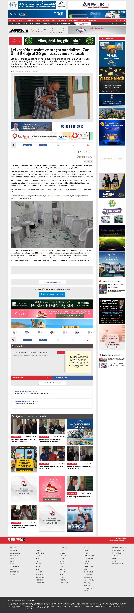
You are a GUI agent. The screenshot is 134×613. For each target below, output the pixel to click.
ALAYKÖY (39, 572)
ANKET (83, 20)
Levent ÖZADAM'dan (83, 23)
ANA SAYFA (12, 20)
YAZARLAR (20, 20)
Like (28, 145)
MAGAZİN (87, 585)
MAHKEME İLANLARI (90, 588)
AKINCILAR (39, 569)
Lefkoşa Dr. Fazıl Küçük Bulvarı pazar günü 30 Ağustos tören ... (116, 359)
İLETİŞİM (114, 561)
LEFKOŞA (38, 550)
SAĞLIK (25, 23)
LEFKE (38, 561)
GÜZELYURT (39, 559)
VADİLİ (62, 567)
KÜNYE (114, 559)
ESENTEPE (63, 556)
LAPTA (62, 559)
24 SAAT (11, 23)
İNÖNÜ (62, 577)
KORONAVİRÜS (88, 572)
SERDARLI (63, 580)
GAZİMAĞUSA (40, 553)
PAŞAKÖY (63, 572)
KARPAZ (38, 564)
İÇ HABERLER (29, 20)
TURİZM (56, 23)
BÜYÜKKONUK (40, 577)
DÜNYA (53, 20)
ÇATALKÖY (63, 550)
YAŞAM (86, 591)
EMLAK (86, 564)
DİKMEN (62, 553)
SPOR (85, 569)
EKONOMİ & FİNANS (35, 23)
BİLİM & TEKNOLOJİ (89, 580)
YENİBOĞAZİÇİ (64, 583)
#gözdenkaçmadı (65, 23)
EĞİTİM (18, 23)
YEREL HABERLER (73, 20)
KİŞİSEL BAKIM (88, 567)
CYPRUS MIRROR (92, 20)
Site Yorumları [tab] (19, 377)
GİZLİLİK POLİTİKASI (118, 550)
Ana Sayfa (13, 548)
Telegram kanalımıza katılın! (53, 294)
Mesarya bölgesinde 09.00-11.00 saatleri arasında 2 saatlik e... (116, 365)
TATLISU (62, 564)
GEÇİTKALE (63, 569)
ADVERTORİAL (88, 577)
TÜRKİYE (38, 20)
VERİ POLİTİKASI (117, 553)
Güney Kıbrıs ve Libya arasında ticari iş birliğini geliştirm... (116, 291)
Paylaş (43, 145)
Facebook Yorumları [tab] (61, 377)
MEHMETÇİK (39, 580)
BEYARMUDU (64, 575)
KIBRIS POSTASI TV (117, 564)
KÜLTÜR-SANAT (47, 23)
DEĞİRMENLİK (40, 575)
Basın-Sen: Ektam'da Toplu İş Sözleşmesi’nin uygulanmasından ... (116, 286)
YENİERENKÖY (40, 583)
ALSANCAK (63, 548)
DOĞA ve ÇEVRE (88, 583)
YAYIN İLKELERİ (116, 556)
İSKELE (38, 556)
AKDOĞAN (63, 561)
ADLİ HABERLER (62, 20)
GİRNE (38, 548)
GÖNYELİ (38, 567)
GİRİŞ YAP (60, 352)
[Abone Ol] (84, 157)
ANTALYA (13, 575)
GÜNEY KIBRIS (88, 575)
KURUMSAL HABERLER (119, 548)
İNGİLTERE (46, 20)
